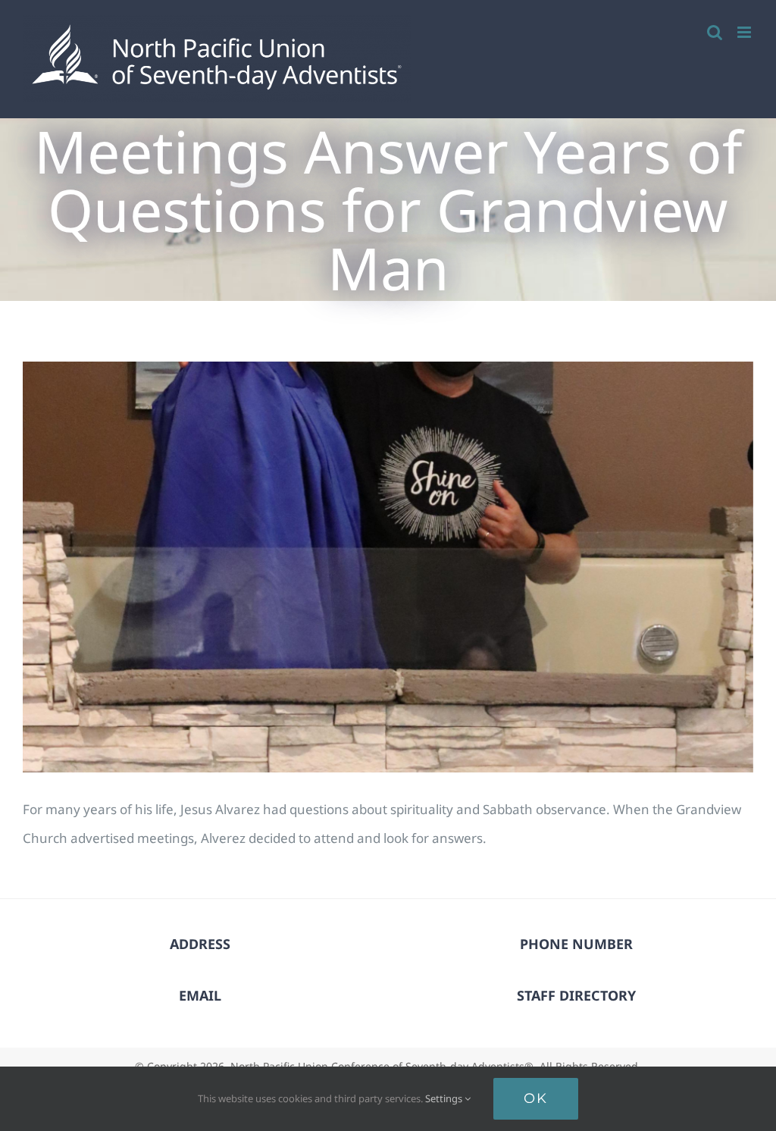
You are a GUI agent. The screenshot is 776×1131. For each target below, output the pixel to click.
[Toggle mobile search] (714, 32)
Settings (445, 1098)
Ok (536, 1098)
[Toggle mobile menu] (745, 32)
